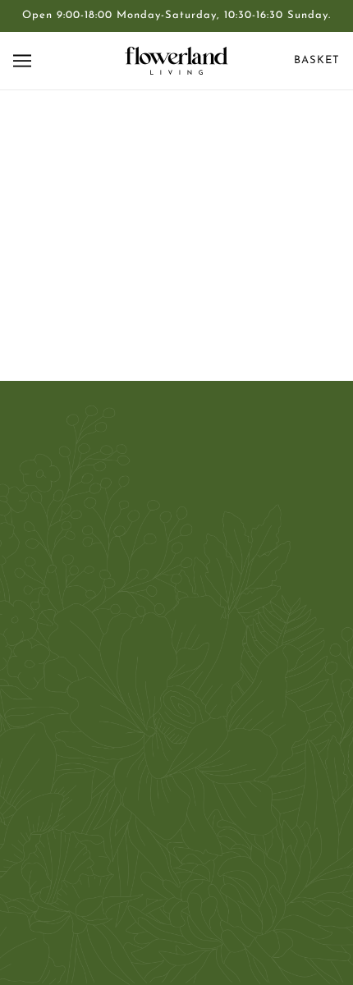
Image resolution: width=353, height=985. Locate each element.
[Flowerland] (176, 61)
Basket (317, 60)
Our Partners (177, 683)
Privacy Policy (176, 733)
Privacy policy (176, 808)
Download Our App (177, 783)
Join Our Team (176, 708)
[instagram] (204, 551)
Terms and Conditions (176, 758)
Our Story (177, 658)
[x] (176, 551)
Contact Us (177, 633)
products (183, 305)
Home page (170, 286)
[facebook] (149, 551)
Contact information (177, 833)
